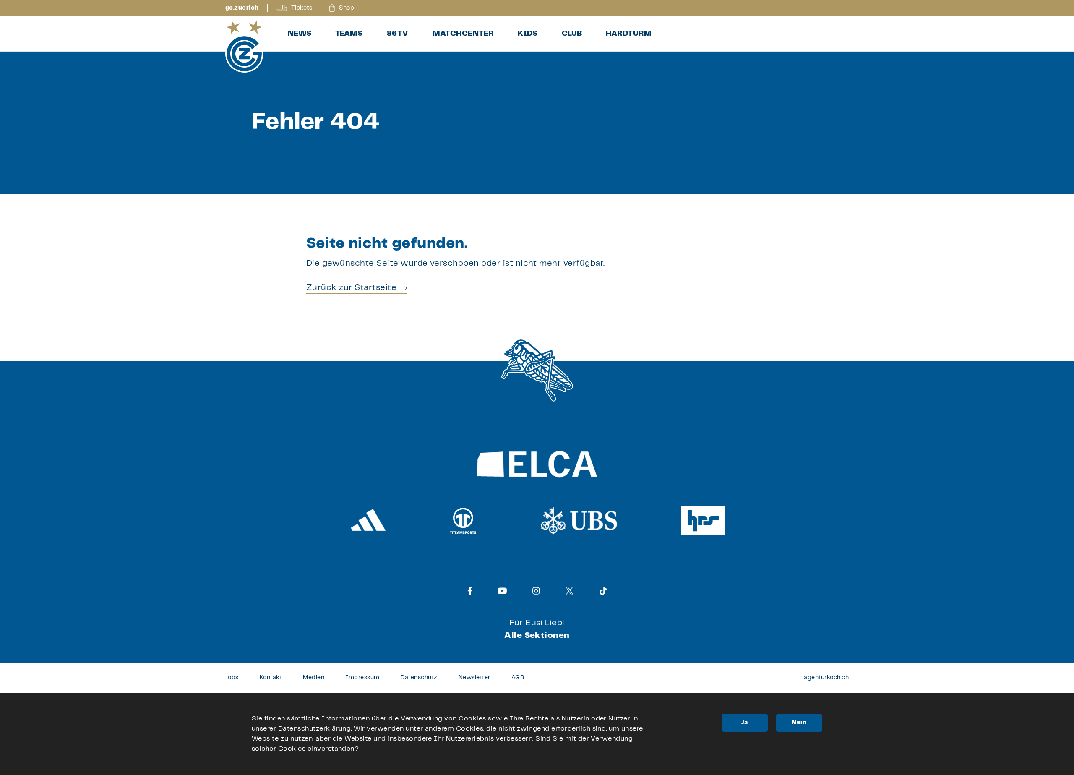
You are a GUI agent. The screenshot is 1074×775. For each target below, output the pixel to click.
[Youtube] (502, 591)
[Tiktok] (603, 591)
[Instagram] (536, 591)
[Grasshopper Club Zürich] (244, 47)
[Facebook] (470, 591)
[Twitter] (569, 591)
